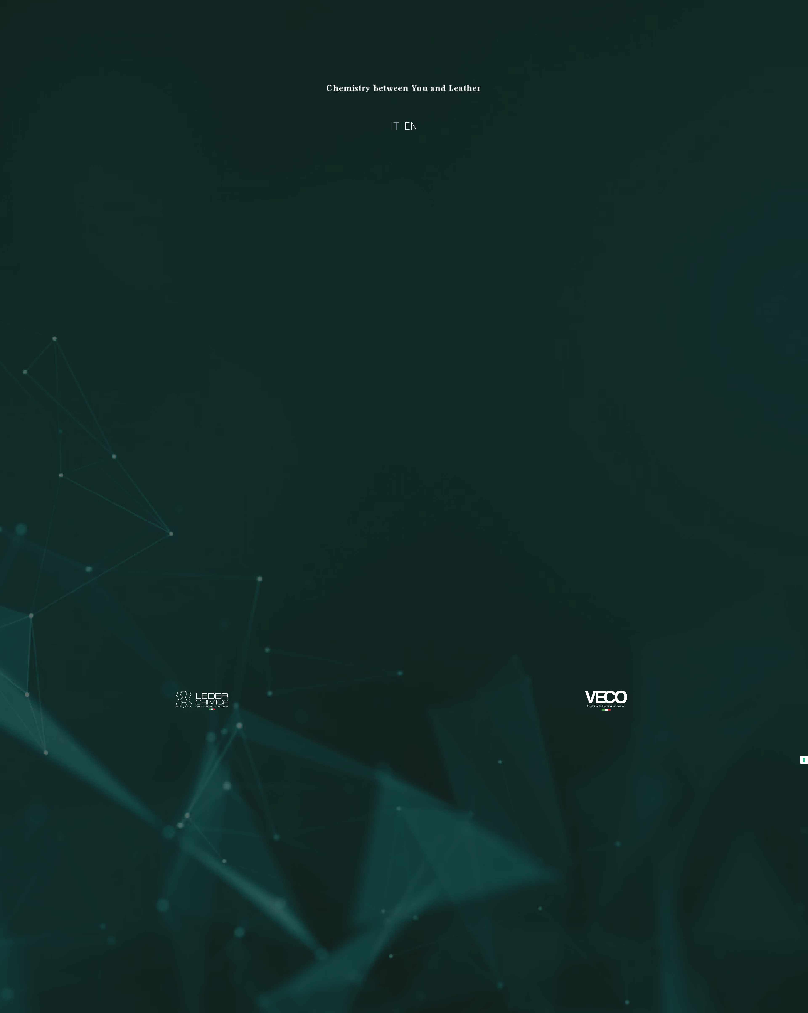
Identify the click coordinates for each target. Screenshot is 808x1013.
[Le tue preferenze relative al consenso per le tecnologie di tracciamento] (804, 760)
